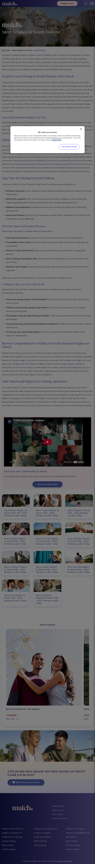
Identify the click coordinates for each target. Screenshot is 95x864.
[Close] (81, 129)
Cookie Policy (56, 140)
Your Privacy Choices (69, 146)
